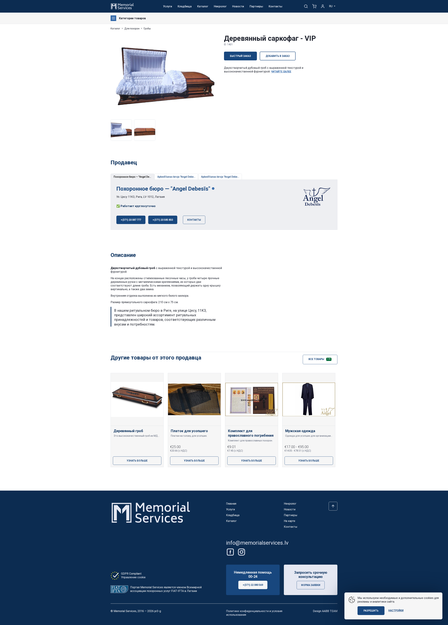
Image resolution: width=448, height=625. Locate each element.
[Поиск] (306, 6)
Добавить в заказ (278, 56)
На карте (289, 521)
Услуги (167, 6)
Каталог (202, 6)
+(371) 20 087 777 (131, 219)
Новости (238, 6)
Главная (231, 503)
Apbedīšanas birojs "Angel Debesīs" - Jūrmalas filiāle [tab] (177, 176)
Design (325, 611)
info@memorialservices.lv (257, 542)
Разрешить (371, 610)
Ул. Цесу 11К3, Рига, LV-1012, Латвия (140, 196)
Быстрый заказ (240, 56)
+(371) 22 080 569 (253, 585)
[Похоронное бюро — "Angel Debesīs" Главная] (314, 197)
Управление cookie (133, 577)
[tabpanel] (224, 205)
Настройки (396, 610)
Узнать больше (137, 460)
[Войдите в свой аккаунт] (322, 6)
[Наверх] (333, 506)
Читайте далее (281, 71)
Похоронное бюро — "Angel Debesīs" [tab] (134, 176)
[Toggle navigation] (113, 18)
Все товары (319, 359)
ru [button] (331, 6)
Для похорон (131, 28)
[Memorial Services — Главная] (122, 6)
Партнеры (256, 6)
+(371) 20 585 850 (163, 219)
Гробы (147, 28)
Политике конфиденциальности (247, 611)
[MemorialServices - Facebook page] (230, 551)
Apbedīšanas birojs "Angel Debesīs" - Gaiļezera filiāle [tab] (221, 176)
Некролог (220, 6)
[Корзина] (314, 6)
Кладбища (185, 6)
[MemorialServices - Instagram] (241, 551)
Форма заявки (310, 585)
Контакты (275, 6)
